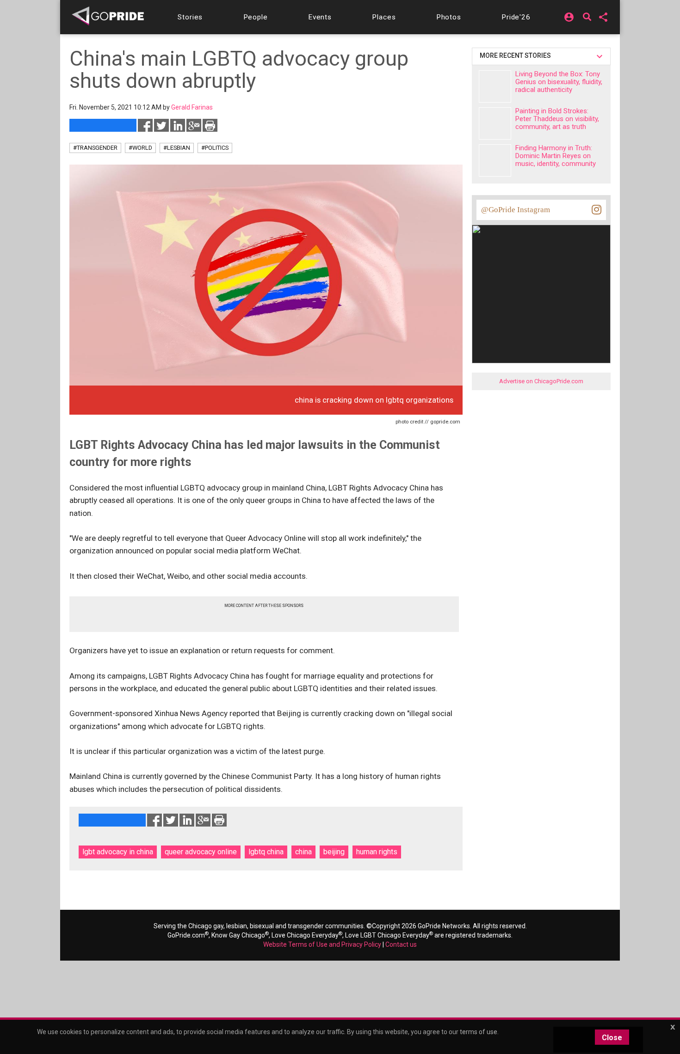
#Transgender (95, 147)
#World (140, 147)
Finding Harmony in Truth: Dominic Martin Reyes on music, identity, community (555, 156)
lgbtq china (266, 851)
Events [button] (320, 17)
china (303, 851)
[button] (190, 17)
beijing (334, 851)
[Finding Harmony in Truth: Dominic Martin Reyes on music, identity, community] (495, 160)
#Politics (215, 147)
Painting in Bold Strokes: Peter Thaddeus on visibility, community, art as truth (557, 119)
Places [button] (384, 17)
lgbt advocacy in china (117, 851)
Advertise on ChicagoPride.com (541, 381)
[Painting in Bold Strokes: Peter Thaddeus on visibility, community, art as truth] (495, 123)
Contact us (401, 944)
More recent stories (517, 55)
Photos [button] (448, 17)
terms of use (478, 1032)
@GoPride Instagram (515, 209)
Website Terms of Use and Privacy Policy (322, 944)
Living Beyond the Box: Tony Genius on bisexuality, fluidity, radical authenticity (558, 82)
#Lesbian (176, 147)
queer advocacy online (201, 851)
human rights (376, 851)
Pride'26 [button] (516, 17)
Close (612, 1037)
